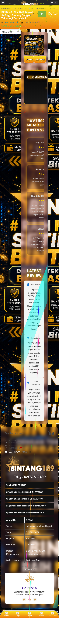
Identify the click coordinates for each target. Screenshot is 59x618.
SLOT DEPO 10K (21, 8)
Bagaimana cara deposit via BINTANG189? (26, 505)
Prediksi (41, 616)
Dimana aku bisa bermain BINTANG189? (24, 491)
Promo (6, 616)
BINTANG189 (6, 8)
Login (18, 616)
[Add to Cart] (42, 14)
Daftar (29, 616)
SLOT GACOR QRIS (38, 8)
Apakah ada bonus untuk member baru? (25, 512)
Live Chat (53, 616)
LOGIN (29, 59)
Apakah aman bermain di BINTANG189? (24, 498)
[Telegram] (29, 599)
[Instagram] (35, 599)
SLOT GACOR (20, 451)
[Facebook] (24, 599)
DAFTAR (39, 59)
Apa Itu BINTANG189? (16, 484)
